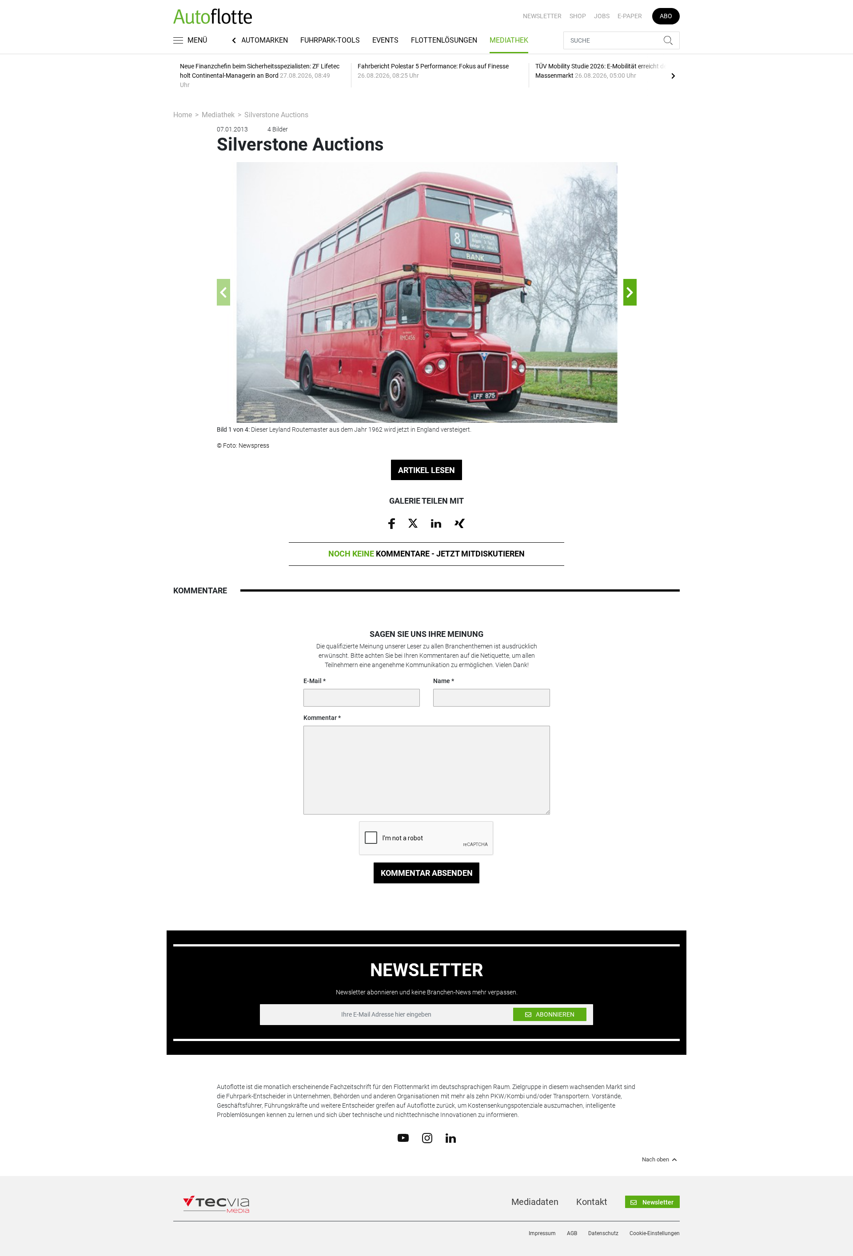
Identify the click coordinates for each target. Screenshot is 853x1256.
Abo (666, 16)
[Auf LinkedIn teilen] (436, 522)
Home (182, 115)
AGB (572, 1233)
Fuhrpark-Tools (330, 40)
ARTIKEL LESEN (426, 470)
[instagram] (427, 1137)
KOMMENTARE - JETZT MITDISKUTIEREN (426, 553)
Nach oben (655, 1160)
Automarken (264, 40)
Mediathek (509, 40)
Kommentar (320, 717)
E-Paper (630, 16)
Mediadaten (534, 1201)
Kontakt (591, 1201)
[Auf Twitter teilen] (413, 522)
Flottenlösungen (444, 40)
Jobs (602, 16)
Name (441, 680)
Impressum (542, 1233)
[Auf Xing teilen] (459, 522)
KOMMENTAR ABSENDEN (427, 873)
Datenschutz (603, 1233)
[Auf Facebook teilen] (391, 523)
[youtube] (403, 1137)
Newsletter (542, 16)
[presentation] (673, 75)
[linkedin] (451, 1137)
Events (385, 40)
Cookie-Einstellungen (655, 1233)
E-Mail (312, 680)
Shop (578, 16)
